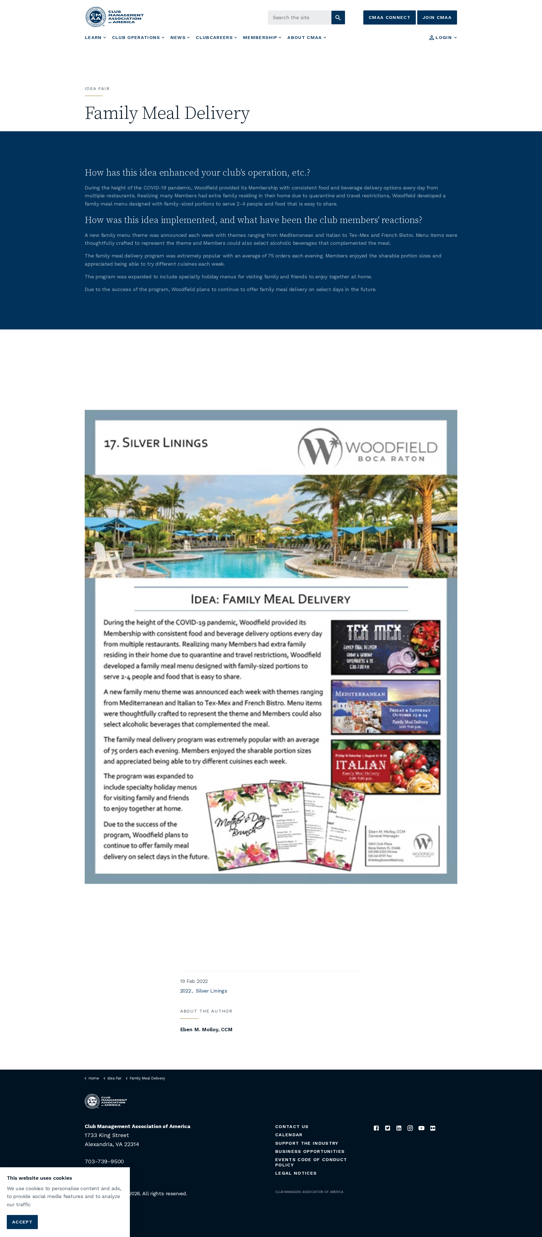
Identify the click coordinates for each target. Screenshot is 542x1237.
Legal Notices (296, 1173)
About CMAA (304, 37)
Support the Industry (306, 1143)
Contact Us (292, 1126)
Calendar (289, 1134)
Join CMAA (437, 17)
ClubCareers (214, 37)
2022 (185, 991)
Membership (260, 37)
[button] (338, 17)
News (178, 37)
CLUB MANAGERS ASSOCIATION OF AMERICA (309, 1192)
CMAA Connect (389, 17)
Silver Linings (211, 991)
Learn (93, 37)
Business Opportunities (310, 1151)
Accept (22, 1221)
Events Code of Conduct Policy (311, 1162)
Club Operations (136, 37)
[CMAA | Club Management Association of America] (115, 16)
